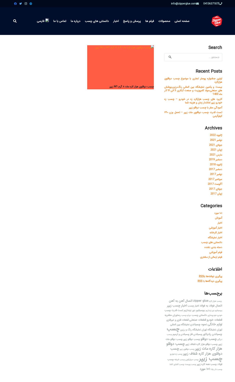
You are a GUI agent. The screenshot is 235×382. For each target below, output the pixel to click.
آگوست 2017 (215, 184)
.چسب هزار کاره (215, 301)
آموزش (218, 218)
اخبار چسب (193, 306)
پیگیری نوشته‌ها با (210, 276)
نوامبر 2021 (216, 140)
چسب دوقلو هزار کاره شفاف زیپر (201, 344)
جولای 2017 (215, 189)
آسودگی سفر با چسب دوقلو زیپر (205, 108)
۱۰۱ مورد (218, 213)
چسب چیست (190, 364)
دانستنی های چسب (211, 242)
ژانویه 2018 (216, 165)
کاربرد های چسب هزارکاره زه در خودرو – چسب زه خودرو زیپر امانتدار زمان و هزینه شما (193, 101)
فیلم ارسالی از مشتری (211, 257)
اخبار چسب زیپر (177, 305)
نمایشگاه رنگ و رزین (190, 330)
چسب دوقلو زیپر (191, 339)
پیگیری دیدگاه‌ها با (210, 281)
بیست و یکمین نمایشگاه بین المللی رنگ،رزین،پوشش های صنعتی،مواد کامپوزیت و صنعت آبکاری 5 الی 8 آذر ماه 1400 (193, 90)
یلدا (212, 369)
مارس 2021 (216, 155)
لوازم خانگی (215, 324)
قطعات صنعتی (197, 320)
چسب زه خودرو (176, 354)
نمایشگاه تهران (209, 330)
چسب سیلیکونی (191, 359)
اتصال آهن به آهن (180, 300)
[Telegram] (30, 3)
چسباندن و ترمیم (181, 334)
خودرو (219, 315)
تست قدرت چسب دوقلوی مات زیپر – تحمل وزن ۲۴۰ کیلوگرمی (193, 114)
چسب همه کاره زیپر (207, 364)
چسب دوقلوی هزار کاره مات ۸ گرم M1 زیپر (131, 87)
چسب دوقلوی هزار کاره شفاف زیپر (196, 351)
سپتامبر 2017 (215, 179)
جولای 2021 (215, 145)
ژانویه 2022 (216, 135)
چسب (173, 329)
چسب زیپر (210, 358)
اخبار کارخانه (216, 233)
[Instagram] (25, 3)
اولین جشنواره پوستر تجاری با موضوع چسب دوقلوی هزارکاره (193, 80)
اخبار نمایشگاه (215, 237)
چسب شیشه (179, 359)
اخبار (220, 223)
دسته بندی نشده (213, 247)
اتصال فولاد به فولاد (211, 306)
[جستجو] (15, 21)
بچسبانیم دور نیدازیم (214, 310)
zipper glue (200, 300)
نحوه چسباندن (198, 324)
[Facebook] (15, 3)
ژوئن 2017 (216, 194)
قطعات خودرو (214, 320)
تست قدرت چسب (173, 310)
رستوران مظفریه (173, 315)
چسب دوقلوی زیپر (187, 349)
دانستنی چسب (199, 315)
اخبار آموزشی (215, 228)
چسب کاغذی (179, 364)
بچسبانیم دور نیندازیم (194, 310)
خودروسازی (212, 315)
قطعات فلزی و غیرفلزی (177, 320)
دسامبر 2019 (215, 160)
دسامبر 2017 (215, 169)
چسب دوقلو (209, 339)
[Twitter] (20, 3)
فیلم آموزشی (215, 252)
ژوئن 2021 (216, 150)
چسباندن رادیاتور (212, 334)
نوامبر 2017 (216, 174)
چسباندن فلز (196, 334)
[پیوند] (217, 21)
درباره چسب (186, 315)
